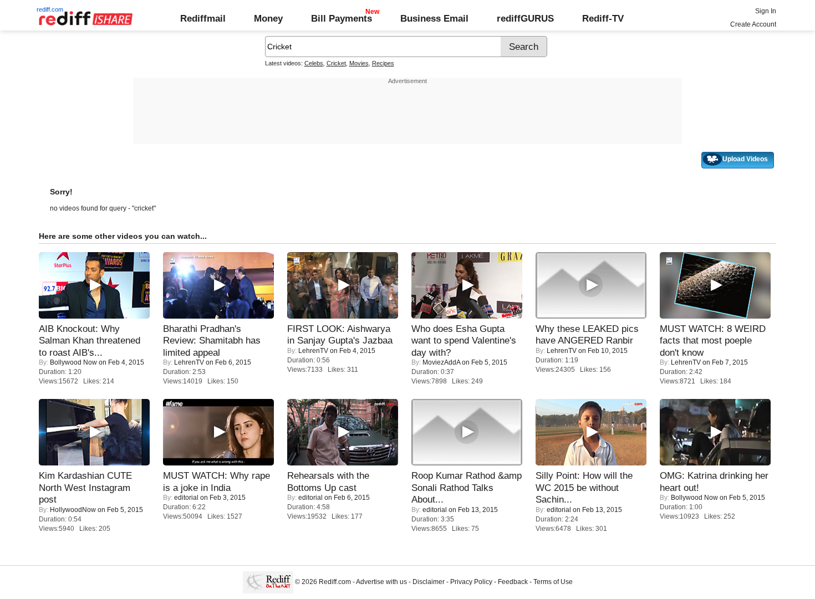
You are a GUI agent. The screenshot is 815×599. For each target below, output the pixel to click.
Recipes (383, 63)
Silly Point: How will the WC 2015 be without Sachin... (584, 487)
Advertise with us (381, 582)
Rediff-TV (603, 18)
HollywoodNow (73, 510)
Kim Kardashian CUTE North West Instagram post (85, 487)
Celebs (313, 63)
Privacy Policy (471, 582)
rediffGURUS (525, 18)
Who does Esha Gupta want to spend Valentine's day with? (463, 340)
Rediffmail (203, 18)
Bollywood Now (73, 362)
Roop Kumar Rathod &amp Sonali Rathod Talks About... (466, 487)
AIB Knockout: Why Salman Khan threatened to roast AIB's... (89, 340)
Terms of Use (553, 582)
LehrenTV (189, 362)
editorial (186, 497)
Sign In (765, 11)
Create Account (753, 24)
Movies (359, 63)
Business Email (434, 18)
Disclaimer (428, 582)
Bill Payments (341, 18)
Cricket (336, 63)
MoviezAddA (441, 362)
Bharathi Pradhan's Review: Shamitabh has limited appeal (212, 340)
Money (268, 18)
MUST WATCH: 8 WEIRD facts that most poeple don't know (713, 340)
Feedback (513, 582)
